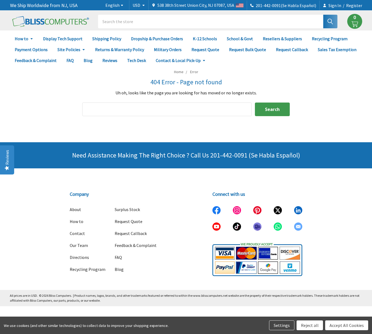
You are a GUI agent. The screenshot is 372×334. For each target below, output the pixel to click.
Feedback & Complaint (36, 60)
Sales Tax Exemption (337, 49)
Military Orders (168, 49)
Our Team (79, 245)
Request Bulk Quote (247, 49)
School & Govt (240, 38)
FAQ (70, 60)
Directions (79, 257)
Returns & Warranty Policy (119, 49)
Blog (88, 60)
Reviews (109, 60)
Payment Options (31, 49)
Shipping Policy (106, 38)
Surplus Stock (127, 209)
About (75, 209)
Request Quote (205, 49)
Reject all (310, 325)
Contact (77, 233)
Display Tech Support (63, 38)
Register (354, 5)
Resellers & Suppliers (282, 38)
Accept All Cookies (347, 325)
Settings (282, 325)
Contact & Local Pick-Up (178, 60)
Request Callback (292, 49)
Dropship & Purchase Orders (157, 38)
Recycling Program (329, 38)
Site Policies (68, 49)
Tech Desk (136, 60)
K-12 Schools (205, 38)
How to (21, 38)
